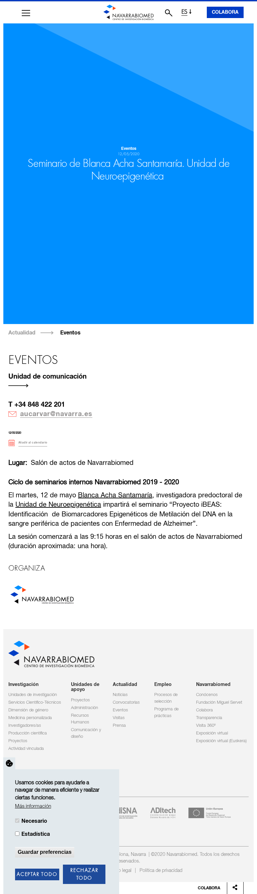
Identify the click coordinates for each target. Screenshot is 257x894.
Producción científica (27, 733)
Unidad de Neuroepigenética (58, 504)
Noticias (120, 695)
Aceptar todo (37, 874)
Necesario (34, 821)
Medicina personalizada (30, 718)
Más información (33, 806)
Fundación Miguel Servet (219, 702)
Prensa (119, 725)
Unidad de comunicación (47, 376)
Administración (84, 708)
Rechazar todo (84, 874)
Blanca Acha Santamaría (115, 495)
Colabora (225, 12)
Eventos (70, 332)
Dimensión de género (28, 710)
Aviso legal (121, 870)
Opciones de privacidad (9, 763)
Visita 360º (206, 725)
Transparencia (209, 718)
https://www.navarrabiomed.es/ (41, 596)
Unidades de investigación (32, 695)
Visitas (118, 718)
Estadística (35, 834)
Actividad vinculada (26, 749)
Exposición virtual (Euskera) (221, 741)
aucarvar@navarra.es (56, 414)
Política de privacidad (161, 870)
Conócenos (207, 695)
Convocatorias (126, 702)
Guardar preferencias (45, 852)
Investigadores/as (24, 725)
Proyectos (17, 741)
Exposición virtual (212, 733)
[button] (26, 13)
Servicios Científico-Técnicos (34, 702)
